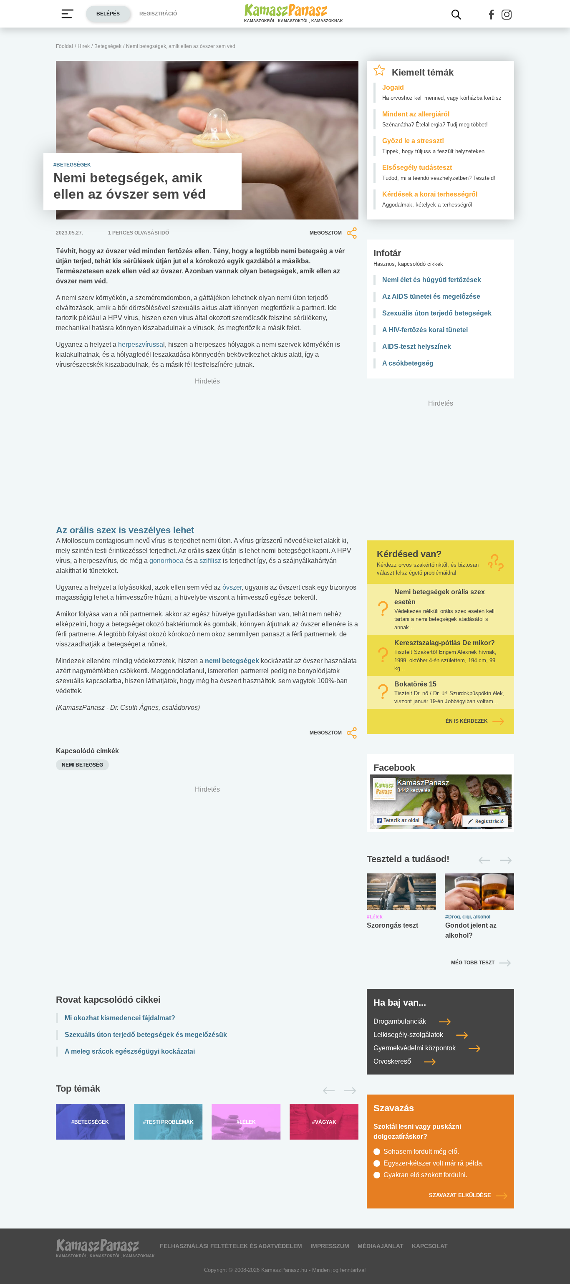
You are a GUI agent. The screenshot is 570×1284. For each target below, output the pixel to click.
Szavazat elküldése (460, 1195)
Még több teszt (472, 963)
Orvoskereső (393, 1061)
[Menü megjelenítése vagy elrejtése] (67, 13)
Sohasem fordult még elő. (421, 1151)
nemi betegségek (232, 660)
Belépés (108, 14)
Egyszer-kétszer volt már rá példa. (433, 1163)
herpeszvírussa (140, 344)
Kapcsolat (430, 1246)
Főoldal (64, 46)
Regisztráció (158, 14)
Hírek (84, 46)
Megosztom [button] (326, 233)
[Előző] (326, 1091)
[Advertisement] (207, 892)
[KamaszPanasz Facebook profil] (441, 801)
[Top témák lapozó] (207, 1091)
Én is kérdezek (467, 721)
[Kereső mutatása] (456, 14)
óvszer (232, 587)
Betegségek (107, 46)
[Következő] (347, 1091)
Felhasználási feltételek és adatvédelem (231, 1246)
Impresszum (329, 1246)
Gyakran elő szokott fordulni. (425, 1174)
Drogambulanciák (400, 1021)
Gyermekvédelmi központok (415, 1048)
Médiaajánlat (381, 1246)
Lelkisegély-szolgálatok (409, 1034)
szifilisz (210, 560)
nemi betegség (82, 765)
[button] (491, 14)
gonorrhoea (167, 560)
